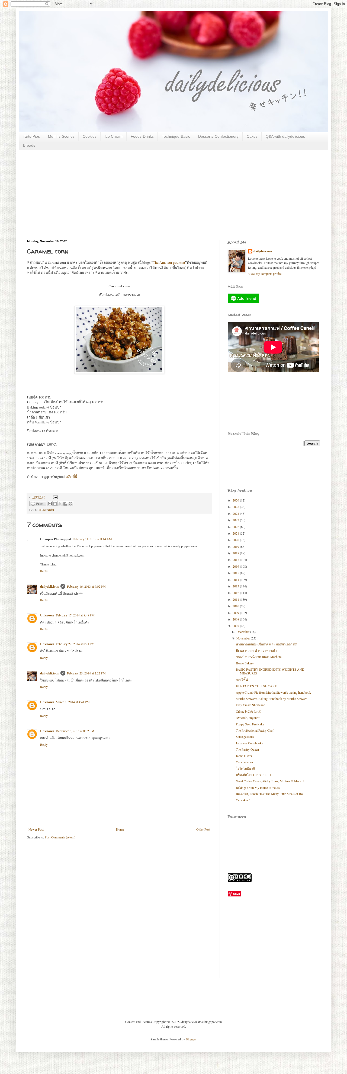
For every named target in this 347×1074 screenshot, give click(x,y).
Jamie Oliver (244, 756)
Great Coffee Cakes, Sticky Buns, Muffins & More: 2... (271, 781)
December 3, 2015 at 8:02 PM (75, 731)
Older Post (203, 829)
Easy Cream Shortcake (250, 705)
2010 (236, 606)
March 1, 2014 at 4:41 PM (73, 702)
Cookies (90, 136)
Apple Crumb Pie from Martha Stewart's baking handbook (273, 692)
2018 (236, 553)
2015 (236, 573)
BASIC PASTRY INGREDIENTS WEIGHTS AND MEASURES (270, 671)
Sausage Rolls (245, 736)
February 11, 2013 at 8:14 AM (92, 539)
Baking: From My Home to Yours (258, 787)
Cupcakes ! (243, 800)
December (243, 631)
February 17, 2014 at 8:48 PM (75, 615)
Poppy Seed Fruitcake (250, 724)
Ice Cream (114, 136)
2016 (236, 566)
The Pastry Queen (247, 749)
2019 (236, 546)
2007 (236, 625)
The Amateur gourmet (169, 262)
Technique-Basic (176, 136)
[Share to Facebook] (65, 503)
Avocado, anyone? (247, 717)
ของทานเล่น (46, 510)
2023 (236, 520)
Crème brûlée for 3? (248, 711)
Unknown (47, 615)
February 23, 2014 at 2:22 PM (86, 673)
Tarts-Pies (31, 136)
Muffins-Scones (61, 136)
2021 (236, 533)
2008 (236, 619)
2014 (236, 579)
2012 (236, 592)
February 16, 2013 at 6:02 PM (86, 586)
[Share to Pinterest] (70, 503)
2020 (236, 540)
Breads (29, 145)
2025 (236, 506)
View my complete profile (264, 273)
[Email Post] (55, 497)
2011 (236, 599)
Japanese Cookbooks (249, 743)
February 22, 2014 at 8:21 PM (75, 644)
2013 (236, 586)
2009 (236, 612)
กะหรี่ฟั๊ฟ (242, 679)
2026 (236, 500)
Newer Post (36, 829)
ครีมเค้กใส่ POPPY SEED (253, 775)
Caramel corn (244, 762)
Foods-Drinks (142, 136)
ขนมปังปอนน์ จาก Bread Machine (258, 656)
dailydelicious (49, 586)
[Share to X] (60, 503)
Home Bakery (245, 663)
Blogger (191, 1039)
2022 (236, 527)
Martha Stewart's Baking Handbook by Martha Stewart (271, 698)
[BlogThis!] (55, 503)
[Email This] (50, 503)
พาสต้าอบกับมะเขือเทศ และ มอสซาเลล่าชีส (266, 644)
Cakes (252, 136)
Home (120, 829)
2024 (236, 513)
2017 (236, 559)
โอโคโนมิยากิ (245, 768)
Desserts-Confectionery (218, 136)
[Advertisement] (173, 191)
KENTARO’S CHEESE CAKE (256, 686)
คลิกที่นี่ (71, 477)
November (243, 638)
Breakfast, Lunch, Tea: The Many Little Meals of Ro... (270, 794)
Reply (44, 571)
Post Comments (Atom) (60, 837)
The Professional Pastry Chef (255, 730)
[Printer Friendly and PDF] (37, 504)
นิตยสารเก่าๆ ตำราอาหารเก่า (256, 650)
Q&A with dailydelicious (285, 136)
